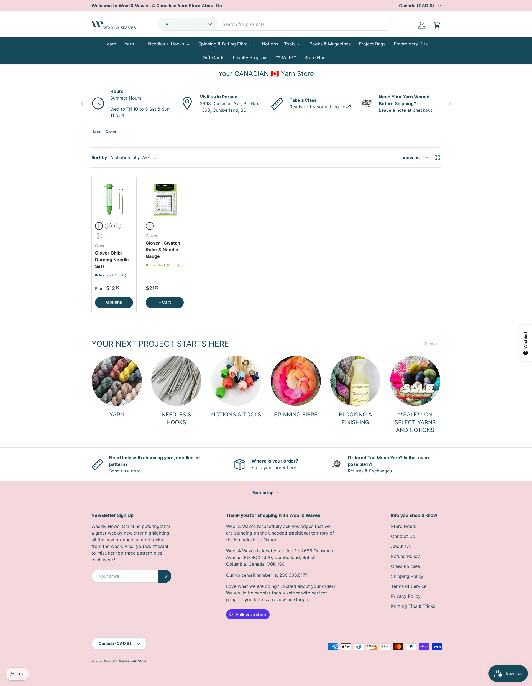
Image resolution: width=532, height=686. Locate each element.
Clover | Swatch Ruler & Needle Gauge (163, 249)
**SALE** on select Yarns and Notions (415, 422)
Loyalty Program (250, 57)
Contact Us (403, 536)
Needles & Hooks (176, 418)
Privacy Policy (406, 596)
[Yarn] (117, 381)
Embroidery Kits (411, 44)
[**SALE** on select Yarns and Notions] (415, 381)
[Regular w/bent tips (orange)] (117, 226)
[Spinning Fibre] (296, 381)
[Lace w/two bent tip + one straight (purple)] (99, 236)
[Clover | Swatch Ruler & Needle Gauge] (165, 199)
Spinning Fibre (296, 414)
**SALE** (286, 57)
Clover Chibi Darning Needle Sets (112, 259)
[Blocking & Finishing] (355, 381)
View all (432, 343)
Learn (110, 44)
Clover (111, 131)
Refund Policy (405, 556)
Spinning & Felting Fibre (223, 44)
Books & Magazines (330, 44)
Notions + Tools (278, 44)
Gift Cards (213, 57)
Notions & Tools (236, 414)
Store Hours (316, 57)
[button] (437, 25)
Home (96, 131)
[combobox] (276, 24)
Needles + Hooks (166, 44)
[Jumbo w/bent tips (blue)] (108, 226)
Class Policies (405, 566)
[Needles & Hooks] (176, 381)
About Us (401, 546)
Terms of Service (408, 586)
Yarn (129, 44)
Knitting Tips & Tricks (413, 606)
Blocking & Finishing (355, 418)
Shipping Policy (407, 576)
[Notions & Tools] (236, 381)
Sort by (99, 157)
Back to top (263, 492)
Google (301, 599)
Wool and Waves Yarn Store (125, 661)
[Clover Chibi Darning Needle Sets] (114, 199)
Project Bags (372, 44)
